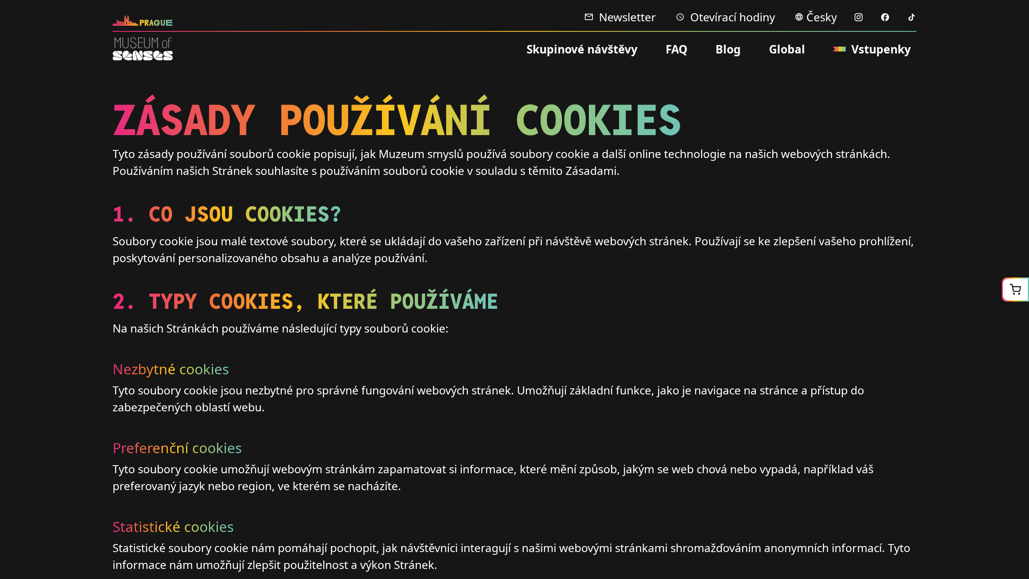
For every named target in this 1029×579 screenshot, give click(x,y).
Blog (728, 49)
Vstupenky (881, 49)
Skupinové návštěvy (582, 49)
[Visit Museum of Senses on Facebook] (885, 17)
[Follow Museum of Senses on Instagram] (858, 17)
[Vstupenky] (1015, 289)
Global (787, 49)
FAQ (676, 49)
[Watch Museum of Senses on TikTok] (911, 17)
